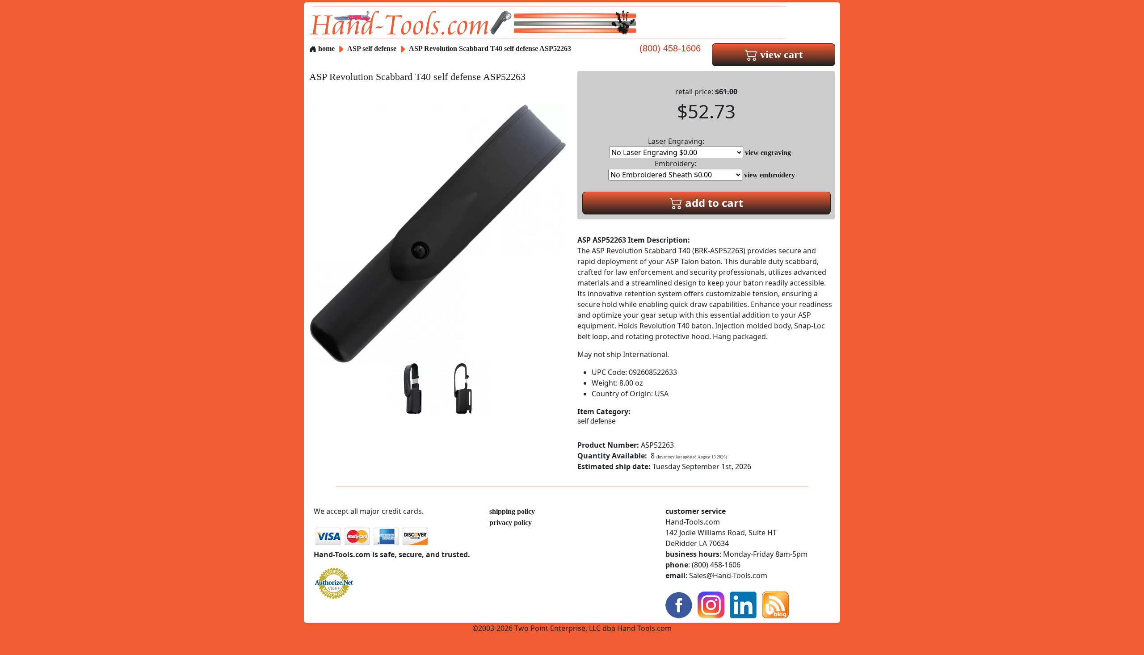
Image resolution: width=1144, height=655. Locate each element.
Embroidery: (675, 163)
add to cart (712, 202)
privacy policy (510, 522)
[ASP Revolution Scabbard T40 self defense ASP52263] (438, 233)
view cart (780, 54)
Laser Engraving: (676, 141)
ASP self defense (371, 48)
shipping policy (512, 511)
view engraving (768, 152)
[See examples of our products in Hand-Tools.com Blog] (775, 604)
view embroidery (769, 175)
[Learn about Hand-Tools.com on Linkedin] (743, 604)
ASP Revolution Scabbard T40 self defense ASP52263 (490, 48)
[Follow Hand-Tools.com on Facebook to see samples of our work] (678, 604)
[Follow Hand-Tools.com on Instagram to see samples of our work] (711, 604)
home (325, 48)
